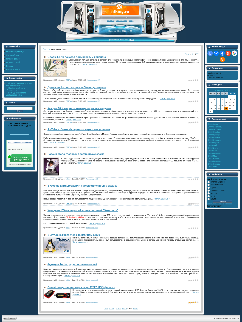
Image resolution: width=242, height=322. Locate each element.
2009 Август (213, 124)
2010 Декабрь (214, 153)
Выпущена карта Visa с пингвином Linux (73, 234)
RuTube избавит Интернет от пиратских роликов (78, 129)
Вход (131, 20)
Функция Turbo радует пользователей (72, 264)
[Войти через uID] (210, 53)
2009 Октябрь (214, 129)
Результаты (212, 204)
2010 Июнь (213, 148)
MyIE (213, 196)
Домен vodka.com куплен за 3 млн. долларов (76, 87)
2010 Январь (214, 137)
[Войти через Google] (234, 53)
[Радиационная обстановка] (19, 166)
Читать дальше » (89, 64)
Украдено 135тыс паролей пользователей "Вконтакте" (82, 210)
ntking (68, 179)
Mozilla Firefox (217, 185)
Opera (213, 187)
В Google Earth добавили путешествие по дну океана (82, 185)
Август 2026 (222, 90)
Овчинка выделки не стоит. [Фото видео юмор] (19, 84)
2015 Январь (214, 164)
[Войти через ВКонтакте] (216, 53)
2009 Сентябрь (215, 127)
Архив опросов (225, 204)
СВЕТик (69, 80)
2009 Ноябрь (214, 132)
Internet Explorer (218, 182)
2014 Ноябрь (214, 159)
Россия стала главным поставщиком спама (75, 153)
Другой (214, 199)
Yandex (214, 193)
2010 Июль (213, 151)
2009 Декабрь (214, 135)
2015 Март (213, 167)
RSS (132, 40)
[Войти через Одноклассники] (222, 59)
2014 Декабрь (214, 161)
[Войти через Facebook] (222, 53)
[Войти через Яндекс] (228, 53)
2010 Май (212, 145)
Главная (110, 20)
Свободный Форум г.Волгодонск (15, 89)
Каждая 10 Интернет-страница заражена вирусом (79, 108)
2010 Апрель (214, 143)
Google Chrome (217, 190)
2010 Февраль (214, 140)
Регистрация (121, 20)
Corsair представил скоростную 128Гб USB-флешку (81, 287)
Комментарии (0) (94, 80)
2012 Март (213, 156)
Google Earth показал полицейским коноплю (76, 56)
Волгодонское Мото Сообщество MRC (16, 94)
